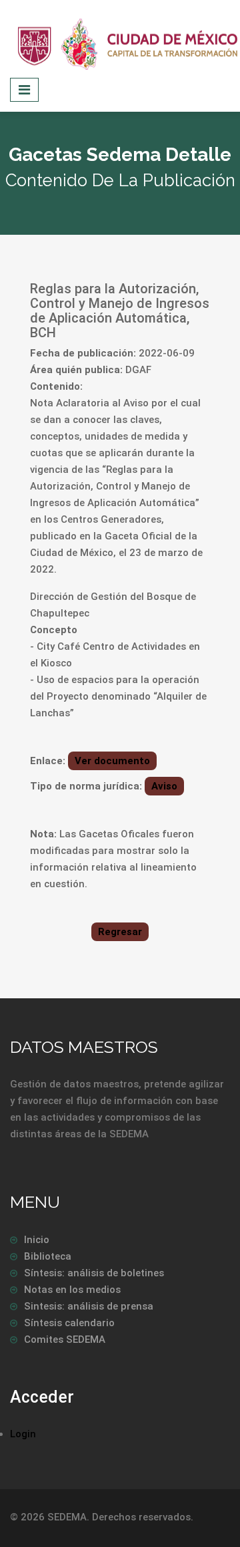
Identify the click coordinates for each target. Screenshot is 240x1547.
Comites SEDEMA (64, 1339)
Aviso (164, 786)
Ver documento (112, 761)
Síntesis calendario (69, 1323)
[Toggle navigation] (24, 90)
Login (23, 1434)
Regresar (120, 932)
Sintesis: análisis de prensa (88, 1306)
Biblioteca (47, 1256)
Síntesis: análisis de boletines (94, 1273)
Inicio (36, 1240)
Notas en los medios (72, 1290)
